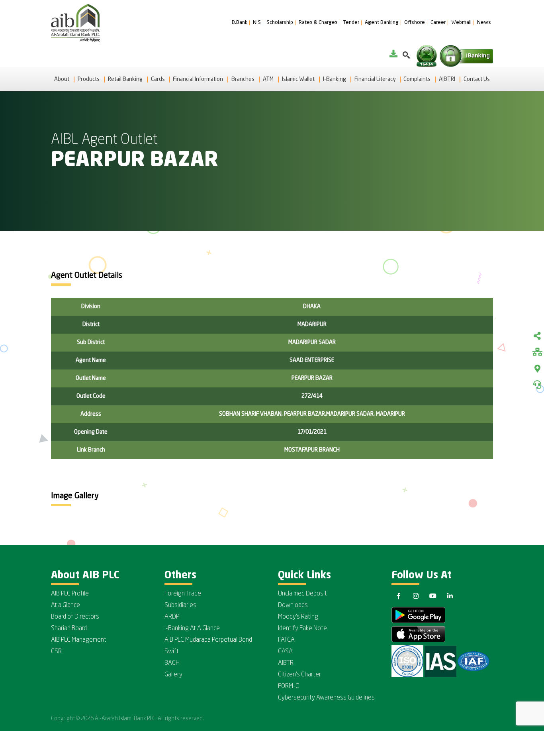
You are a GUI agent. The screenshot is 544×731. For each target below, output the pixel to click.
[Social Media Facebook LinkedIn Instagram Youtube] (537, 337)
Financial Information (198, 79)
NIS (257, 22)
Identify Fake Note (302, 628)
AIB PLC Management (78, 640)
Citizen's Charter (299, 675)
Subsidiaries (180, 605)
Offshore (414, 22)
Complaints (417, 79)
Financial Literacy (374, 79)
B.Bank (239, 22)
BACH (172, 663)
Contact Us (477, 79)
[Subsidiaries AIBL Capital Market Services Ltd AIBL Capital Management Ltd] (537, 353)
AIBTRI (447, 79)
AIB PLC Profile (70, 594)
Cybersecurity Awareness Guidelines (326, 698)
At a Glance (65, 605)
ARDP (171, 617)
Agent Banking (382, 22)
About (61, 79)
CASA (285, 651)
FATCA (286, 640)
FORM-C (288, 686)
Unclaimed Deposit (302, 594)
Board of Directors (75, 617)
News (484, 22)
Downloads (293, 605)
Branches (242, 79)
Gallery (173, 675)
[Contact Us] (537, 385)
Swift (171, 651)
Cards (158, 79)
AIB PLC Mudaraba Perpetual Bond (208, 640)
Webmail (461, 22)
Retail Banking (125, 79)
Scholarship (279, 22)
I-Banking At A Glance (192, 628)
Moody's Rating (298, 617)
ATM (268, 79)
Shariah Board (69, 628)
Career (438, 22)
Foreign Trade (182, 594)
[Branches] (537, 369)
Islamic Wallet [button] (298, 79)
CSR (56, 651)
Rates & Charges (318, 22)
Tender (351, 22)
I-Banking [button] (334, 79)
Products (89, 79)
